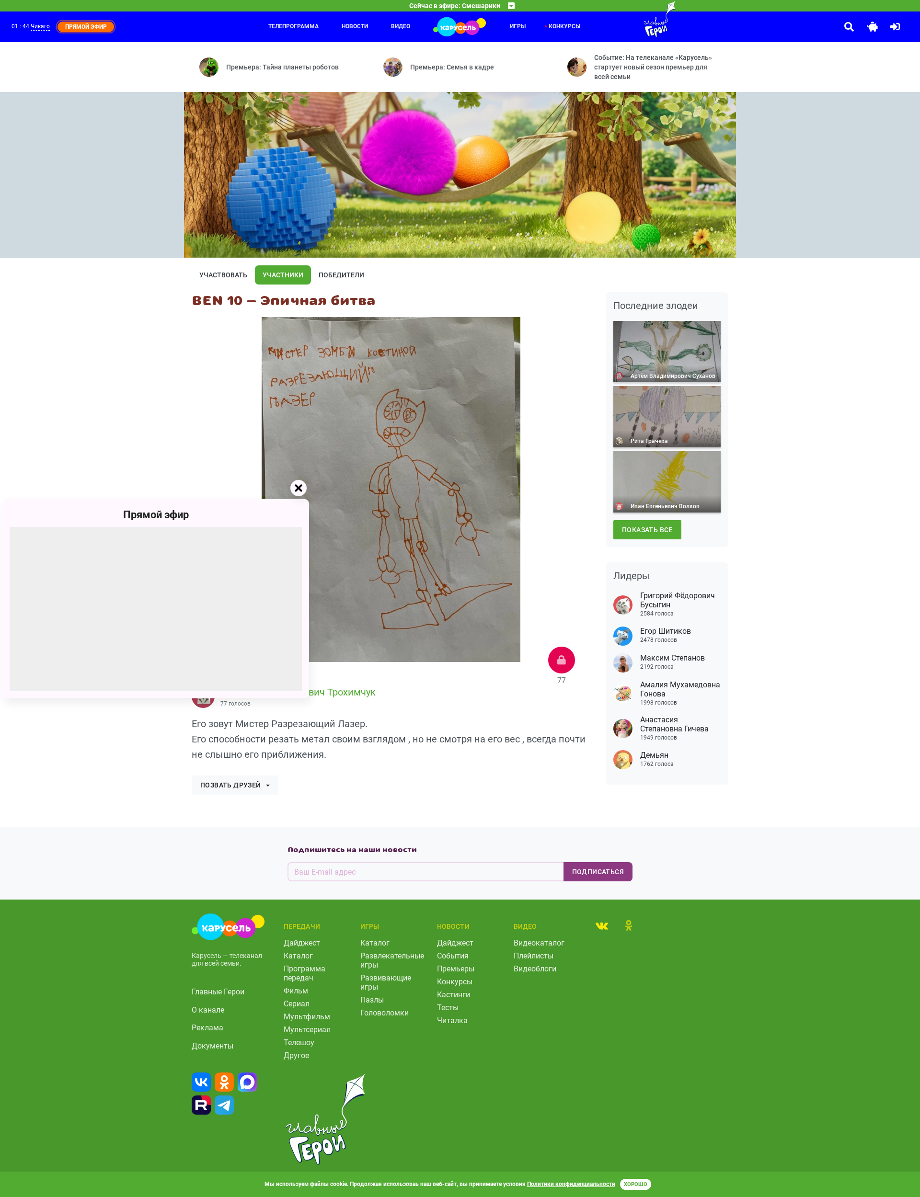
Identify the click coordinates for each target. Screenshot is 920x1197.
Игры (518, 26)
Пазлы (372, 999)
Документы (212, 1045)
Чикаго (40, 26)
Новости (355, 26)
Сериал (297, 1003)
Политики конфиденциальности (571, 1184)
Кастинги (453, 994)
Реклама (207, 1027)
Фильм (296, 990)
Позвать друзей (230, 785)
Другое (296, 1055)
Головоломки (384, 1012)
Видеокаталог (539, 942)
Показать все (647, 530)
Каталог (298, 955)
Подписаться (598, 872)
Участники (283, 275)
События (453, 955)
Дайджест (302, 942)
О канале (208, 1010)
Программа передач (304, 973)
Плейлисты (533, 955)
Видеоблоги (535, 968)
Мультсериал (307, 1029)
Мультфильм (307, 1016)
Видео (400, 26)
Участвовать (223, 275)
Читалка (452, 1020)
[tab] (601, 925)
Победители (341, 275)
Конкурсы (564, 26)
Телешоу (299, 1042)
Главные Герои (218, 991)
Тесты (448, 1007)
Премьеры (455, 968)
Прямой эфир (156, 514)
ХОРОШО (635, 1184)
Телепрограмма (293, 26)
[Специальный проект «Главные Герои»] (628, 19)
